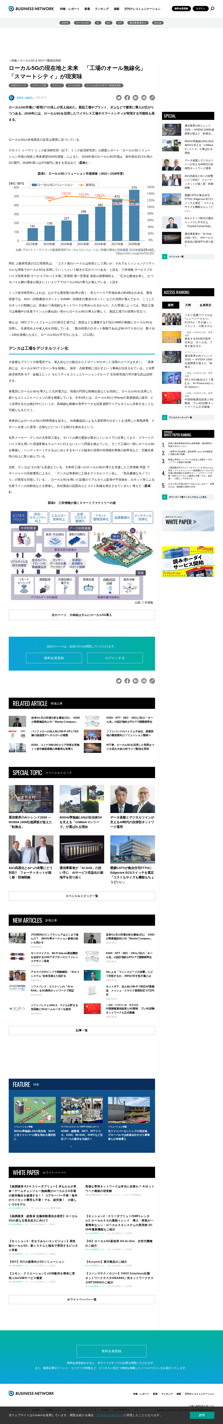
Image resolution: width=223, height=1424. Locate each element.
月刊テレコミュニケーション (142, 8)
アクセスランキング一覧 (180, 417)
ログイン (200, 8)
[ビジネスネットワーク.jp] (31, 8)
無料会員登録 (181, 8)
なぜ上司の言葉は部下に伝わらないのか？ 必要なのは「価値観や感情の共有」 (191, 485)
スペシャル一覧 (176, 256)
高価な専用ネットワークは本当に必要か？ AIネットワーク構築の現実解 (190, 461)
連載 (116, 8)
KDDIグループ (18, 85)
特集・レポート (70, 8)
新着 (87, 8)
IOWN (64, 22)
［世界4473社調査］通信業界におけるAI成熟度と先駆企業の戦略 (190, 453)
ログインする (115, 658)
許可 (202, 1415)
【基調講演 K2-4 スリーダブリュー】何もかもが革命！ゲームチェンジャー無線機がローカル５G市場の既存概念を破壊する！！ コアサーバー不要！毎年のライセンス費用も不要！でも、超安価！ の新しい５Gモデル (191, 473)
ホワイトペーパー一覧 (82, 1299)
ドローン (56, 85)
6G (108, 22)
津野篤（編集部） (26, 97)
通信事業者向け (138, 22)
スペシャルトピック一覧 (82, 895)
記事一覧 (82, 1030)
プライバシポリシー (110, 1415)
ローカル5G (82, 22)
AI (98, 22)
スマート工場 (39, 85)
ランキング (102, 8)
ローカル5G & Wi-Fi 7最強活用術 (104, 85)
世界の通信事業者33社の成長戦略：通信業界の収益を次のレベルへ (190, 444)
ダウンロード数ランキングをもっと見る (188, 497)
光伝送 (158, 22)
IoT (120, 22)
